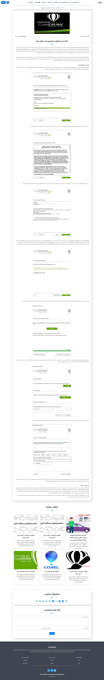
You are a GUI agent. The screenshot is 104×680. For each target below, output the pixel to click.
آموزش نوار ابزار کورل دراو (52, 571)
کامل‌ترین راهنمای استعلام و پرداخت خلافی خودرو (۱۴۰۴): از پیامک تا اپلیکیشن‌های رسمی (78, 537)
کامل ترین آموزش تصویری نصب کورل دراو (49, 8)
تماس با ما (30, 2)
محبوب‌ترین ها (62, 2)
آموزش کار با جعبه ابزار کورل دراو (26, 571)
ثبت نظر (52, 633)
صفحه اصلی (79, 657)
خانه (61, 8)
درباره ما (36, 2)
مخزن (43, 2)
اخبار (79, 663)
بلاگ (55, 2)
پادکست (49, 2)
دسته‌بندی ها (73, 2)
